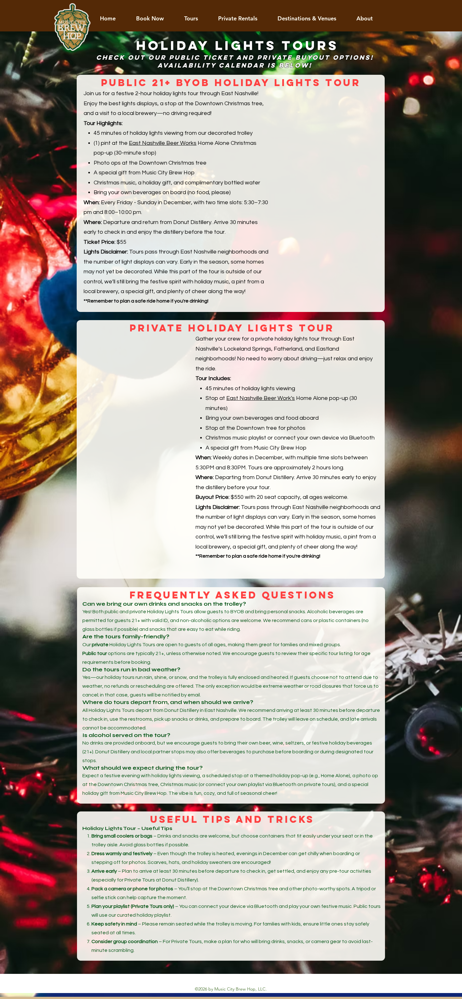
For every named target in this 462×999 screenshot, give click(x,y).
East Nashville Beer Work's (260, 398)
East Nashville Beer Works (162, 143)
